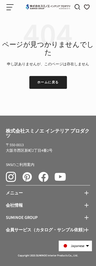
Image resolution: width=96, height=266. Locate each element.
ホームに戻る (48, 82)
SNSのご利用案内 (20, 165)
